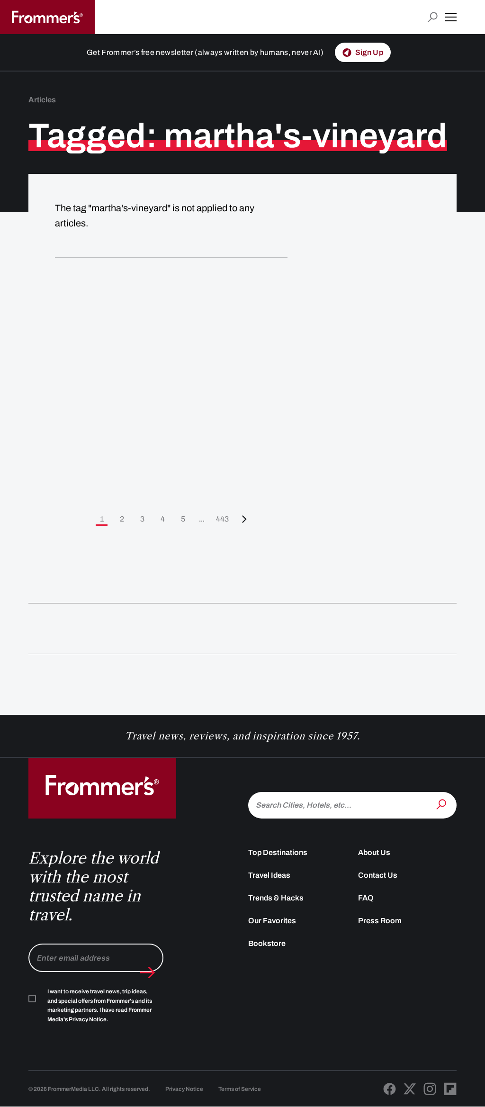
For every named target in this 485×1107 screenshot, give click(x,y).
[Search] (442, 804)
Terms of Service (239, 1089)
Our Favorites (272, 921)
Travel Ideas (269, 875)
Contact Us (377, 875)
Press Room (380, 921)
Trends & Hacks (276, 898)
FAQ (366, 898)
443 (222, 519)
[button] (451, 17)
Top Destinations (277, 852)
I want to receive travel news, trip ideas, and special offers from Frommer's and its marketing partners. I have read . (99, 1005)
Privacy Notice (184, 1089)
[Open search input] (433, 17)
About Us (374, 852)
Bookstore (267, 943)
